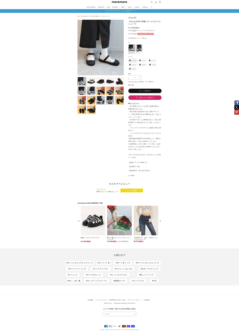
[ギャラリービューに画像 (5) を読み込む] (110, 81)
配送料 (134, 30)
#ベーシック (73, 275)
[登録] (134, 314)
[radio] (131, 49)
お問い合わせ (108, 303)
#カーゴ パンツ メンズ (77, 269)
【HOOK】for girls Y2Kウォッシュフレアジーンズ (146, 238)
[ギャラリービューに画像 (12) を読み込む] (81, 100)
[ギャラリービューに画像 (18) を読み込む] (91, 110)
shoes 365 (132, 17)
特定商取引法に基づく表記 (117, 300)
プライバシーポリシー (134, 300)
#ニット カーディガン (119, 275)
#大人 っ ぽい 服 (73, 281)
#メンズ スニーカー (100, 269)
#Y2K (154, 281)
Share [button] (132, 175)
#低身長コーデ (119, 281)
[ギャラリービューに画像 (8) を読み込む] (91, 91)
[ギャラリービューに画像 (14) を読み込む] (100, 100)
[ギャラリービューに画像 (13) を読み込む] (91, 100)
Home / (79, 16)
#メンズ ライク (138, 281)
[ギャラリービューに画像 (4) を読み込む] (100, 81)
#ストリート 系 (104, 263)
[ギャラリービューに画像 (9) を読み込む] (100, 91)
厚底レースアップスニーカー (90, 238)
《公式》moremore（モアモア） (113, 329)
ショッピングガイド (101, 300)
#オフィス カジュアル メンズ (147, 263)
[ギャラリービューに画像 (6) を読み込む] (119, 81)
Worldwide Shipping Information (124, 303)
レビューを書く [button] (131, 190)
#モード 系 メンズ (123, 263)
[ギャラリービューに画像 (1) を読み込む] (81, 81)
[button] (152, 2)
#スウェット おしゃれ (123, 269)
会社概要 (90, 300)
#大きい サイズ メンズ (149, 269)
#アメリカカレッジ (93, 275)
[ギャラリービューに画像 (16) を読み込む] (119, 100)
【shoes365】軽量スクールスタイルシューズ (99, 16)
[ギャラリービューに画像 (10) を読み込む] (110, 91)
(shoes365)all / (85, 16)
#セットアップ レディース (96, 281)
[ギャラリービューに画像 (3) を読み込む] (91, 81)
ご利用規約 (146, 300)
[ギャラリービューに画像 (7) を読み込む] (81, 91)
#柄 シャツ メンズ (146, 275)
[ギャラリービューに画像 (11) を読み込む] (119, 91)
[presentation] (78, 221)
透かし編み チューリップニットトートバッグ (119, 238)
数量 (129, 73)
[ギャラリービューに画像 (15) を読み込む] (110, 100)
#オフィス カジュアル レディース (79, 263)
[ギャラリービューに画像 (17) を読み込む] (81, 110)
